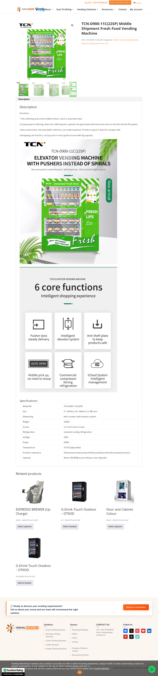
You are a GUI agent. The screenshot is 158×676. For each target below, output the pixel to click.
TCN (106, 43)
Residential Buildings (80, 630)
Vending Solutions (86, 9)
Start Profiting (63, 9)
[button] (72, 25)
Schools (75, 642)
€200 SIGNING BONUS (120, 2)
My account (136, 9)
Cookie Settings (101, 668)
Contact (122, 9)
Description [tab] (24, 99)
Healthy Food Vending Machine (126, 40)
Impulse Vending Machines (92, 43)
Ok (80, 672)
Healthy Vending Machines (56, 649)
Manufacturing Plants (80, 655)
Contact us (136, 607)
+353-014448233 (107, 630)
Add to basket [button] (70, 526)
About (47, 9)
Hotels (74, 638)
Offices (75, 634)
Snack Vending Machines (55, 630)
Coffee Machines (52, 645)
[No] (155, 662)
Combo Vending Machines (56, 641)
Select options (25, 526)
